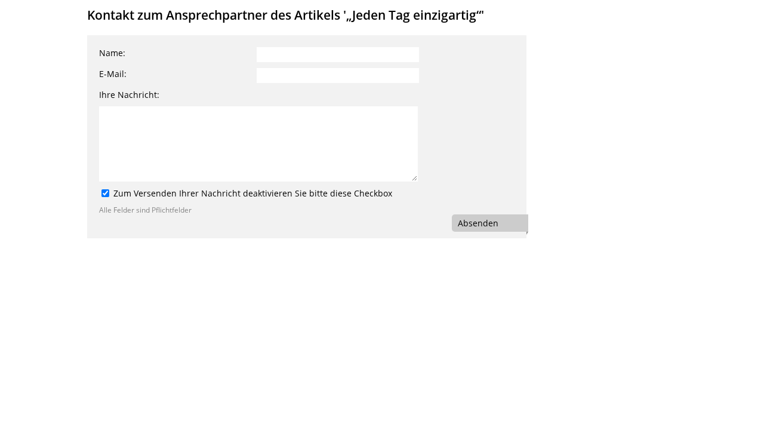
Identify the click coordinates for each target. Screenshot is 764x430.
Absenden (478, 223)
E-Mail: (113, 73)
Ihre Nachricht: (129, 94)
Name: (112, 53)
